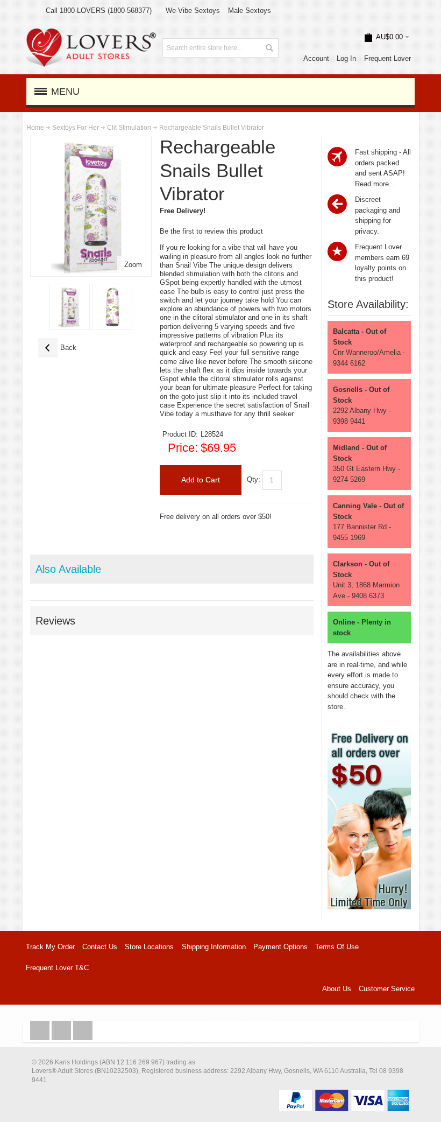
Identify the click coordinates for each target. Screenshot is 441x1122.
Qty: (253, 479)
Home (35, 127)
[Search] (269, 48)
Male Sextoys (249, 10)
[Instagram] (62, 1031)
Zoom (133, 265)
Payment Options (280, 947)
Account (316, 58)
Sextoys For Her (75, 127)
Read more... (375, 184)
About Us (336, 989)
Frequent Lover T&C (57, 968)
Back (57, 347)
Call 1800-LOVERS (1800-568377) (99, 10)
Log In (346, 58)
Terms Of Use (337, 947)
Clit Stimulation (129, 127)
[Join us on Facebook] (41, 1031)
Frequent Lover (387, 58)
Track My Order (50, 947)
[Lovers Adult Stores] (91, 34)
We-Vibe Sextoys (193, 10)
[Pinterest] (83, 1031)
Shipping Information (214, 947)
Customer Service (387, 989)
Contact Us (99, 947)
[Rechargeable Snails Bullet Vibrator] (69, 307)
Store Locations (149, 947)
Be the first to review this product (211, 231)
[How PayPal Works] (344, 1095)
